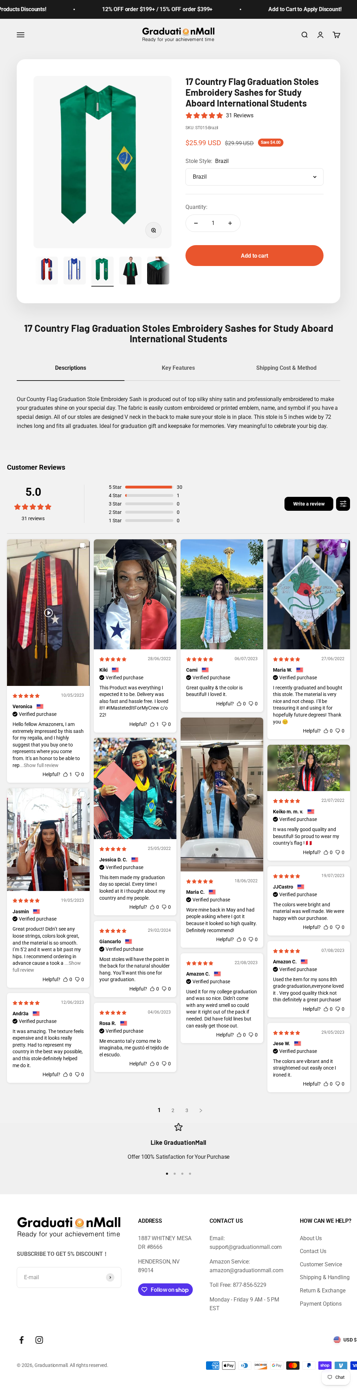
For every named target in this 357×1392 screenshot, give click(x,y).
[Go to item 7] (130, 272)
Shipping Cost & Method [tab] (286, 368)
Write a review (309, 504)
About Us (311, 1238)
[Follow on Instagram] (39, 1340)
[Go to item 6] (102, 272)
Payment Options (321, 1303)
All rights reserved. (89, 1365)
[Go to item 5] (74, 272)
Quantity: (196, 207)
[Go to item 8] (158, 272)
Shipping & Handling (324, 1277)
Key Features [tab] (178, 368)
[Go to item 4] (47, 272)
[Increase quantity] (230, 223)
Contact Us (313, 1251)
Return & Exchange (322, 1290)
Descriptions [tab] (70, 368)
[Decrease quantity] (196, 223)
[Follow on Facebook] (21, 1340)
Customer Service (321, 1264)
